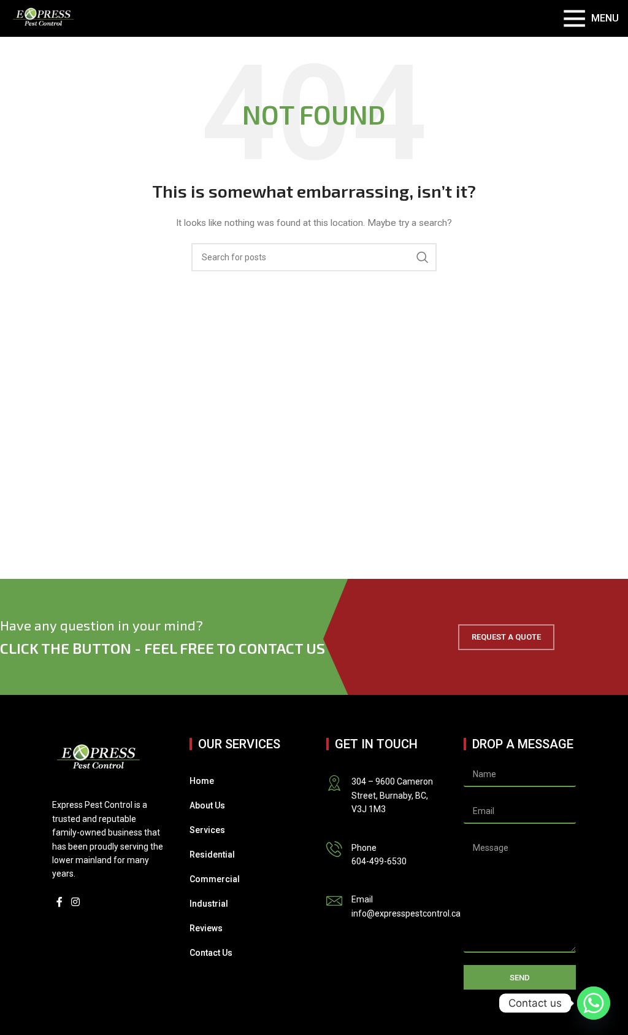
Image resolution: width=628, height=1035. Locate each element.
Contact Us (211, 953)
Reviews (206, 928)
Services (207, 830)
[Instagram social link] (75, 902)
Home (202, 781)
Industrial (209, 904)
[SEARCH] (422, 257)
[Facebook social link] (59, 902)
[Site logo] (43, 18)
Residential (212, 854)
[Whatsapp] (593, 1003)
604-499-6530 (379, 861)
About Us (207, 805)
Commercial (215, 879)
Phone (364, 848)
